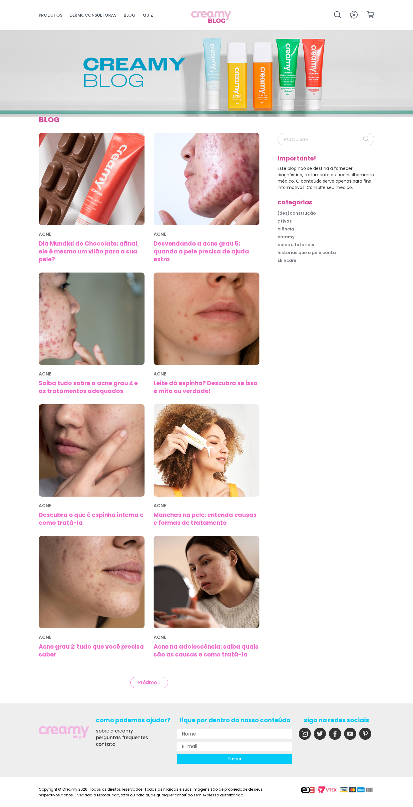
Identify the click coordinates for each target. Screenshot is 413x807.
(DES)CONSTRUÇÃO (297, 213)
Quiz (148, 15)
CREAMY (286, 237)
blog (129, 15)
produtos (50, 15)
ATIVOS (285, 221)
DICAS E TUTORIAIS (296, 245)
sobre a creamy (114, 731)
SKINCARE (287, 260)
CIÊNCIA (286, 229)
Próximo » (149, 682)
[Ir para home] (211, 17)
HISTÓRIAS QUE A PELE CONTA (307, 253)
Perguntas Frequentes (122, 737)
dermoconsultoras (93, 15)
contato (105, 744)
